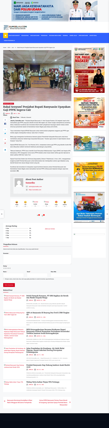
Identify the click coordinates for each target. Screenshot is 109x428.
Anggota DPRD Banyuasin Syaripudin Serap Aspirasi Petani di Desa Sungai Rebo (49, 389)
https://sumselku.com (35, 190)
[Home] (5, 35)
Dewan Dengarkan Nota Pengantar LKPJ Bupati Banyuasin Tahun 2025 (47, 341)
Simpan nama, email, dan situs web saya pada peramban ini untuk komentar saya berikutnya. (29, 279)
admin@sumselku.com (35, 186)
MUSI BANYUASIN (34, 35)
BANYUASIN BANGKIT (14, 35)
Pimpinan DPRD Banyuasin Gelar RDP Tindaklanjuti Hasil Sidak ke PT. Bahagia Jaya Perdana (52, 413)
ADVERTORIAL (93, 35)
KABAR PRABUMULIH (9, 40)
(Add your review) (50, 229)
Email (29, 271)
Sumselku (7, 113)
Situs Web (53, 271)
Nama (5, 271)
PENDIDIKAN (44, 35)
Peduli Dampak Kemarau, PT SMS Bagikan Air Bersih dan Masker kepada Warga (47, 297)
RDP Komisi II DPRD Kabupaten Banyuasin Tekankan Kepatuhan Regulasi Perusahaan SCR (52, 353)
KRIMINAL (65, 35)
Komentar (6, 253)
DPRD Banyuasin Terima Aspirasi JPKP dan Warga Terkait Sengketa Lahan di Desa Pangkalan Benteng (55, 425)
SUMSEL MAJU (73, 35)
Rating (5, 266)
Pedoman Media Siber (55, 35)
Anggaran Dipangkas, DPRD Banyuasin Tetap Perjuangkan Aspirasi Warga (48, 365)
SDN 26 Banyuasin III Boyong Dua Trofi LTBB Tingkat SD (47, 314)
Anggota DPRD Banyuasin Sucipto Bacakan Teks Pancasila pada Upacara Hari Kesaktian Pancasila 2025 (55, 401)
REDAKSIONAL (25, 35)
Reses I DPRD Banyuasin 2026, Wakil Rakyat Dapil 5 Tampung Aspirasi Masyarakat (50, 377)
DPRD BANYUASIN (83, 35)
